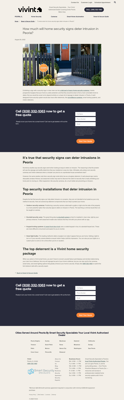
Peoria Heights (35, 341)
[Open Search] (115, 2)
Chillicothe (91, 341)
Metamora (77, 345)
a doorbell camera (63, 217)
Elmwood (62, 352)
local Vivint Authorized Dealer (95, 361)
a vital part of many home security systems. (75, 90)
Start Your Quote (85, 141)
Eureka (47, 341)
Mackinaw (62, 341)
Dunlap (90, 345)
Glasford (76, 341)
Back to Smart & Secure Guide (27, 273)
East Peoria (91, 348)
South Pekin (49, 345)
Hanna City (62, 348)
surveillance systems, (75, 97)
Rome (61, 345)
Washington (77, 348)
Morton (47, 348)
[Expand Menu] (42, 16)
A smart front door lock (52, 226)
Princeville (48, 352)
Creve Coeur (34, 352)
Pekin (32, 348)
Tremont (33, 345)
